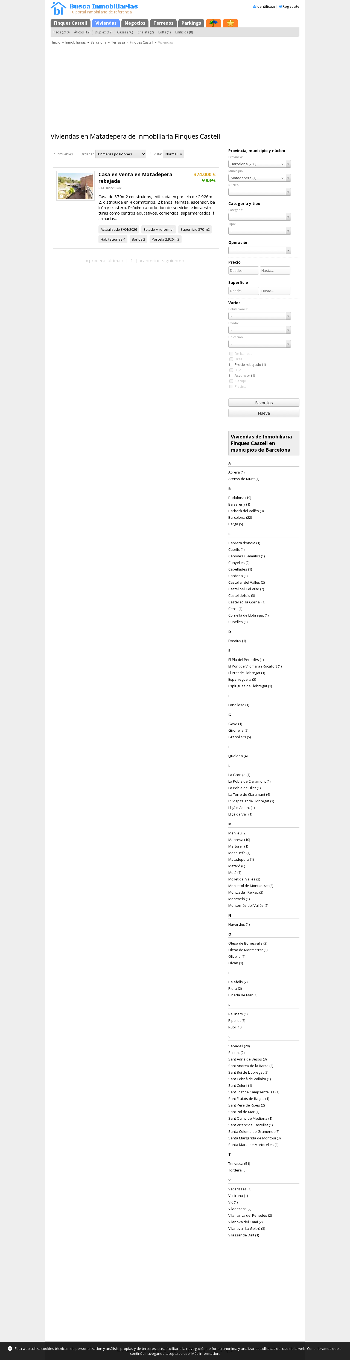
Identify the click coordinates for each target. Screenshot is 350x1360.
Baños (137, 239)
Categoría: (235, 210)
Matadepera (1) (241, 859)
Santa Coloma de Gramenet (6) (253, 1131)
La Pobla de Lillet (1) (244, 787)
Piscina (240, 386)
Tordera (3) (237, 1170)
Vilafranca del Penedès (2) (250, 1215)
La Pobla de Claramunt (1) (249, 781)
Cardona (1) (237, 575)
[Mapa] (213, 23)
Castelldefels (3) (241, 595)
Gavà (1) (235, 723)
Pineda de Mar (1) (242, 995)
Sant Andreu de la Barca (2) (250, 1065)
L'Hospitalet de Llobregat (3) (251, 801)
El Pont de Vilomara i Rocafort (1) (255, 666)
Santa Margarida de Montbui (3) (254, 1138)
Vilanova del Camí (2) (245, 1221)
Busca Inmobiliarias (104, 7)
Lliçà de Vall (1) (240, 814)
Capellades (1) (240, 569)
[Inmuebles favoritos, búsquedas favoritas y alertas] (230, 23)
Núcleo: (234, 185)
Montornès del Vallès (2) (248, 905)
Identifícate (265, 6)
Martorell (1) (238, 846)
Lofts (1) (164, 32)
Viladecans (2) (239, 1208)
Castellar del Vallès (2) (246, 582)
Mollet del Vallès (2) (244, 879)
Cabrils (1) (236, 549)
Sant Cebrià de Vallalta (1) (249, 1078)
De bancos (243, 353)
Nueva (264, 413)
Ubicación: (236, 337)
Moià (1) (234, 872)
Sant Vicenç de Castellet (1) (250, 1124)
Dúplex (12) (103, 32)
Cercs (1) (235, 608)
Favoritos (264, 402)
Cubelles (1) (237, 621)
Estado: (233, 323)
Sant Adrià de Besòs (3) (247, 1059)
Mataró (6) (236, 865)
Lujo (238, 369)
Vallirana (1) (238, 1195)
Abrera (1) (236, 472)
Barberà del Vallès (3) (246, 510)
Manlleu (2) (237, 833)
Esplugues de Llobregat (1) (250, 685)
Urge (239, 359)
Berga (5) (235, 523)
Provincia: (235, 157)
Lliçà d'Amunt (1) (241, 807)
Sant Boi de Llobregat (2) (248, 1072)
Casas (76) (125, 32)
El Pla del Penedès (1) (246, 659)
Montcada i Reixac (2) (245, 892)
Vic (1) (233, 1202)
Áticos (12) (82, 32)
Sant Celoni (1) (240, 1085)
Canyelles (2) (238, 562)
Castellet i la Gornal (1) (246, 602)
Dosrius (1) (237, 640)
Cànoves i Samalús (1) (246, 556)
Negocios (135, 23)
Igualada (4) (237, 755)
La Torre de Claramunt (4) (249, 794)
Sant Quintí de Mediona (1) (250, 1118)
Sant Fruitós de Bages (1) (248, 1098)
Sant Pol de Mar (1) (243, 1111)
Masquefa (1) (239, 852)
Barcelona (98, 42)
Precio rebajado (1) (250, 364)
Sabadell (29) (239, 1045)
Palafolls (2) (237, 981)
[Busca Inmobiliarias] (58, 13)
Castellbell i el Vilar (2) (246, 588)
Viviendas (105, 23)
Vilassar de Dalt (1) (243, 1235)
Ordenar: (87, 154)
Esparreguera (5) (242, 679)
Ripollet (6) (236, 1020)
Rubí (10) (235, 1027)
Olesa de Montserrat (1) (247, 949)
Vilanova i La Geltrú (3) (246, 1228)
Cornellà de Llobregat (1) (248, 615)
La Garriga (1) (239, 774)
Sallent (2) (236, 1052)
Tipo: (232, 224)
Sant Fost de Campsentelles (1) (253, 1092)
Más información (205, 1353)
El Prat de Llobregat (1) (246, 672)
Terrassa (118, 42)
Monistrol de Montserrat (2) (250, 885)
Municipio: (236, 171)
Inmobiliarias (75, 42)
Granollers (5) (239, 736)
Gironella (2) (238, 730)
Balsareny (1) (239, 504)
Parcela (158, 239)
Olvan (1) (235, 962)
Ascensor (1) (245, 375)
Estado (149, 229)
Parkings (191, 23)
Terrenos (163, 23)
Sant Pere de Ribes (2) (246, 1105)
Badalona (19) (239, 497)
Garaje (240, 380)
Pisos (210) (61, 32)
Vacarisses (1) (239, 1189)
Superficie (188, 229)
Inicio (56, 42)
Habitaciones (111, 239)
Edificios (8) (184, 32)
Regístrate (290, 6)
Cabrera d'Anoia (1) (244, 542)
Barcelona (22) (240, 517)
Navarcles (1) (239, 924)
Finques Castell (70, 23)
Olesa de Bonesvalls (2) (247, 943)
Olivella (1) (236, 956)
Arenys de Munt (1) (243, 478)
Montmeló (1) (239, 898)
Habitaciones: (238, 309)
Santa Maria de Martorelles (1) (253, 1144)
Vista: (158, 154)
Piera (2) (235, 988)
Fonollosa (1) (238, 704)
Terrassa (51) (239, 1163)
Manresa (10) (239, 839)
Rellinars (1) (237, 1013)
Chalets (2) (146, 32)
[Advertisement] (175, 86)
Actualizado (110, 229)
